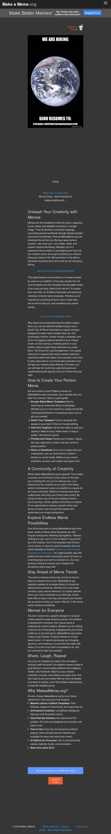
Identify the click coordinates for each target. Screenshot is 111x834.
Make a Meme (19, 4)
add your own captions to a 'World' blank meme (55, 770)
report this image (55, 780)
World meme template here (55, 192)
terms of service (51, 826)
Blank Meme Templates (60, 830)
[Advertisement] (21, 78)
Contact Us (82, 826)
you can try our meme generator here (55, 270)
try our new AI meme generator (55, 316)
